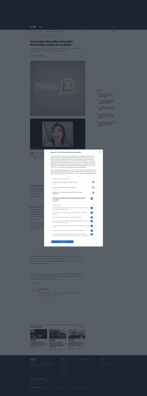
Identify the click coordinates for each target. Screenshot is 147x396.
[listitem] (73, 179)
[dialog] (73, 198)
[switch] (92, 182)
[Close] (100, 152)
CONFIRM (62, 241)
